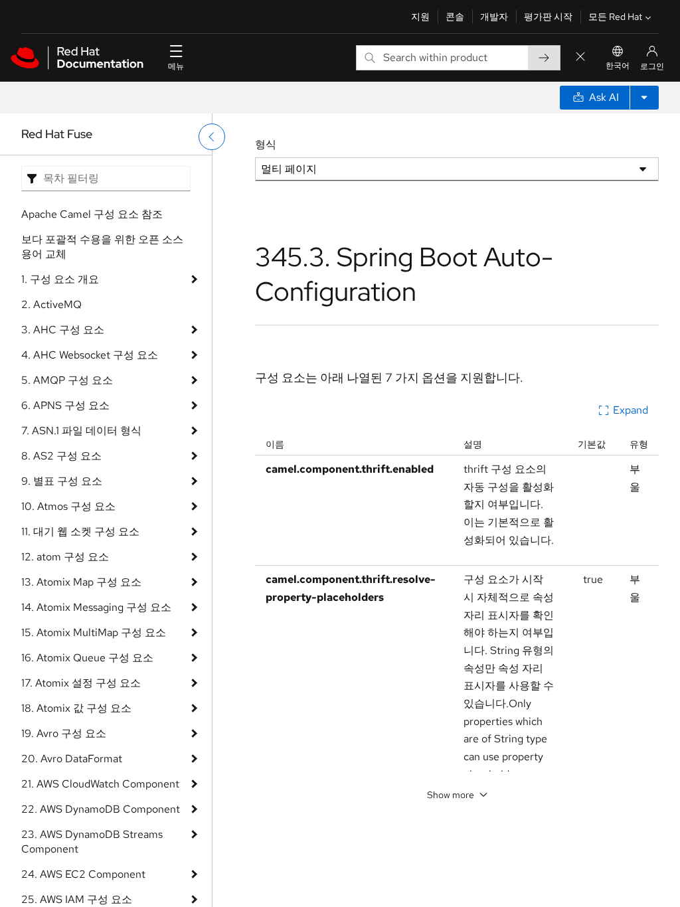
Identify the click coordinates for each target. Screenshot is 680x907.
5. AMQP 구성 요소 (67, 380)
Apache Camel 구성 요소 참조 (92, 214)
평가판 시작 (548, 17)
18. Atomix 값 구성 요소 (76, 708)
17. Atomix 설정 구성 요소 (81, 683)
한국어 (618, 65)
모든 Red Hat (615, 17)
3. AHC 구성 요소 (62, 330)
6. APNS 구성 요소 (65, 405)
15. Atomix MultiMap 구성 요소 (93, 632)
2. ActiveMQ (51, 304)
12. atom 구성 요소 (65, 557)
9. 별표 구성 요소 (61, 481)
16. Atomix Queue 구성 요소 (87, 658)
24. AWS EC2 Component (83, 874)
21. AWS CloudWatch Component (100, 784)
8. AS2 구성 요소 (61, 456)
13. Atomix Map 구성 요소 (81, 582)
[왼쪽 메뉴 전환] (212, 137)
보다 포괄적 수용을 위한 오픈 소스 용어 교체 (102, 246)
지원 (420, 17)
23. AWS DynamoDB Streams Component (92, 841)
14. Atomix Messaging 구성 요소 (96, 607)
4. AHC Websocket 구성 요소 (89, 355)
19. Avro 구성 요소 (63, 733)
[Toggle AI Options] (644, 98)
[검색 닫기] (580, 57)
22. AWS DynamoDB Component (100, 809)
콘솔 (455, 17)
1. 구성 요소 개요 (60, 279)
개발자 (494, 17)
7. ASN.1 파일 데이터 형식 (81, 431)
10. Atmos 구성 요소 (68, 506)
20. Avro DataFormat (71, 759)
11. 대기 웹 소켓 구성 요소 (80, 531)
